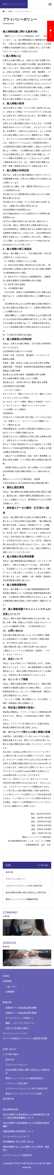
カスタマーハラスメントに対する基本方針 (24, 886)
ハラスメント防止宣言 (17, 1083)
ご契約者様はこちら (51, 31)
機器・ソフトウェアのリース (20, 1023)
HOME (6, 976)
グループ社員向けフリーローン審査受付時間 (25, 1038)
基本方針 (9, 872)
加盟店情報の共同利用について (18, 1131)
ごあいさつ (11, 986)
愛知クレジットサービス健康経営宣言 (22, 899)
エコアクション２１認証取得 (17, 1155)
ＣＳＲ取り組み (10, 1054)
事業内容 (7, 1002)
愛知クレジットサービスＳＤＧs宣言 (24, 1093)
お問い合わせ (9, 1049)
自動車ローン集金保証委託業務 (21, 1008)
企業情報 (7, 981)
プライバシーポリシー (15, 879)
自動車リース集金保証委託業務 (21, 1013)
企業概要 (10, 992)
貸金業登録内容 (10, 1109)
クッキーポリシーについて (16, 1136)
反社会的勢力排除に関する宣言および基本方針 (26, 892)
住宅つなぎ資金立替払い (18, 1028)
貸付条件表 (8, 1099)
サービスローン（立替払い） (20, 1018)
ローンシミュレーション (15, 1033)
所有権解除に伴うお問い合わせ (18, 1141)
